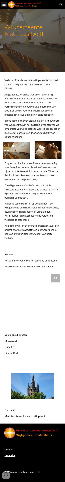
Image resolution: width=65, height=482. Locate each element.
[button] (4, 4)
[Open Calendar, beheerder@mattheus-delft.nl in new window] (55, 278)
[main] (32, 40)
